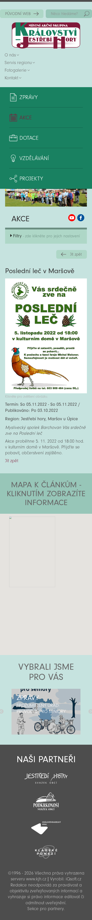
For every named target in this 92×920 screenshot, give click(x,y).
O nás (10, 55)
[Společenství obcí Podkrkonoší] (46, 799)
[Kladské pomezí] (46, 850)
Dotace (29, 138)
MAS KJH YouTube (71, 217)
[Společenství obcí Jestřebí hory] (46, 775)
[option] (46, 712)
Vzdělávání (34, 158)
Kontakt (11, 78)
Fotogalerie (16, 70)
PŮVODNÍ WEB (18, 13)
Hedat (86, 14)
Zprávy (28, 97)
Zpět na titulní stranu (46, 35)
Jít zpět (76, 254)
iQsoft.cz (73, 879)
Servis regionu (18, 62)
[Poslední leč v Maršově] (46, 392)
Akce (25, 117)
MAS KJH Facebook (80, 217)
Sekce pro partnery (45, 908)
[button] (60, 544)
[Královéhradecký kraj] (46, 825)
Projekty (31, 178)
